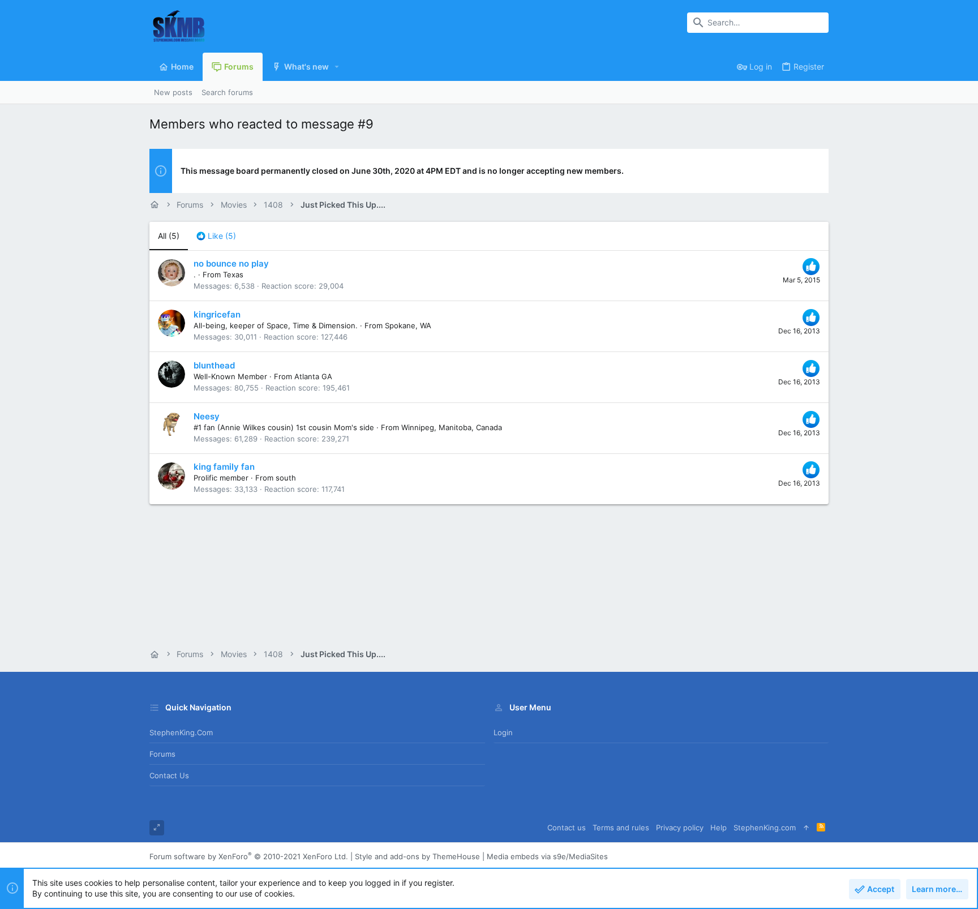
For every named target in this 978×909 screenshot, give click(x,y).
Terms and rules (621, 827)
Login (503, 732)
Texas (233, 274)
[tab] (216, 236)
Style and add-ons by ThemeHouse (417, 856)
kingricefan (217, 314)
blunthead (214, 365)
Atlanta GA (313, 376)
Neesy (207, 416)
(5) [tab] (168, 236)
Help (718, 827)
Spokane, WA (408, 325)
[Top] (806, 828)
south (286, 477)
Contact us (169, 775)
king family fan (224, 466)
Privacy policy (680, 827)
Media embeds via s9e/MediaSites (547, 856)
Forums (162, 753)
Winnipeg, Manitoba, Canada (451, 427)
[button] (337, 67)
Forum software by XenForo (248, 856)
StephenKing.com (181, 732)
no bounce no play (231, 263)
